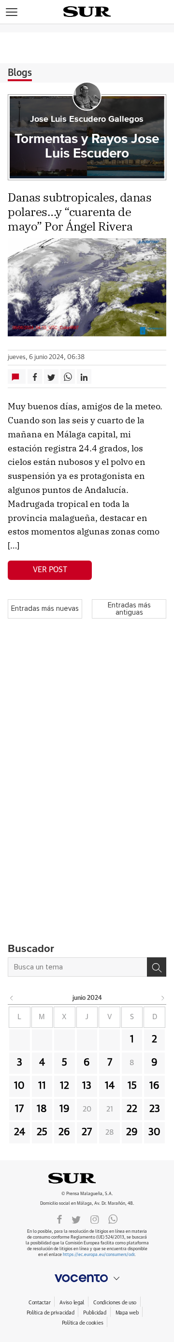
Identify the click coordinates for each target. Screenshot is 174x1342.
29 (132, 1132)
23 (154, 1109)
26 (64, 1132)
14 (110, 1086)
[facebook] (59, 1218)
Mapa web (127, 1312)
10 (19, 1086)
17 (19, 1109)
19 (64, 1109)
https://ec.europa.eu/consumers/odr (98, 1255)
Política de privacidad (50, 1312)
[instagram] (94, 1218)
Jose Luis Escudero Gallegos (87, 119)
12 (64, 1086)
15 (132, 1086)
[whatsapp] (113, 1218)
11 (42, 1086)
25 (42, 1132)
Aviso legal (71, 1302)
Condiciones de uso (114, 1302)
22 (132, 1109)
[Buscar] (156, 967)
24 (19, 1132)
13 (86, 1086)
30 (154, 1132)
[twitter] (76, 1218)
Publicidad (94, 1312)
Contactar (39, 1302)
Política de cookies (82, 1323)
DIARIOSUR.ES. (87, 1178)
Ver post (50, 570)
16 (154, 1086)
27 (87, 1132)
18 (42, 1109)
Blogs (20, 73)
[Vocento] (87, 1278)
